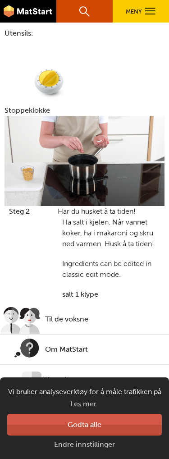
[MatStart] (28, 11)
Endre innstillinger (84, 444)
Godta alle (84, 424)
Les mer (83, 403)
